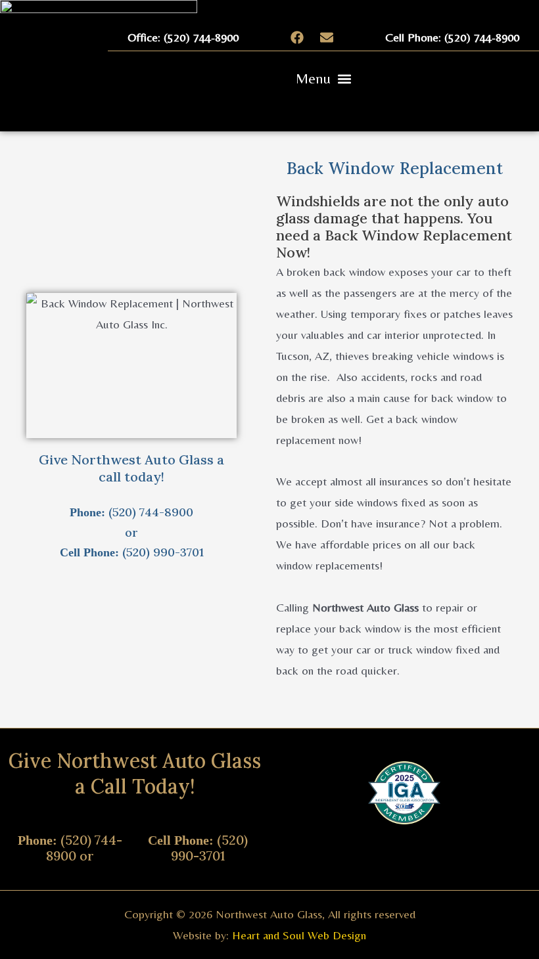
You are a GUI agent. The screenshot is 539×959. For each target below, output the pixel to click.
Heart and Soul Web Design (299, 935)
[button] (323, 78)
